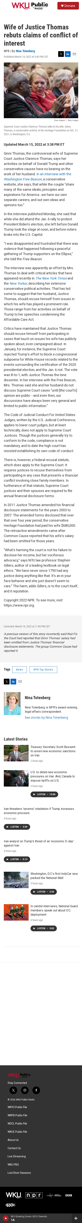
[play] (5, 1218)
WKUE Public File (17, 1131)
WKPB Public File (17, 1115)
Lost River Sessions (19, 1172)
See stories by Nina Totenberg (46, 717)
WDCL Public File (17, 1123)
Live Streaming (17, 1156)
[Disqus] (41, 1013)
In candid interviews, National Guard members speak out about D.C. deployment (54, 910)
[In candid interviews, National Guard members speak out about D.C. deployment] (16, 912)
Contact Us (14, 1148)
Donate (69, 5)
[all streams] (77, 1218)
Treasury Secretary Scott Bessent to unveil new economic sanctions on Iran (53, 751)
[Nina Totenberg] (12, 703)
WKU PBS (13, 1164)
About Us (13, 1140)
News (19, 669)
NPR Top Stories (43, 669)
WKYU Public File (17, 1107)
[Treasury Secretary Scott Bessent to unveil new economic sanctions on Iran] (16, 753)
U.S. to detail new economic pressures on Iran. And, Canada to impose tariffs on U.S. (53, 776)
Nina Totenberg (25, 51)
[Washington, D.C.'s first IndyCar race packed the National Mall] (16, 880)
